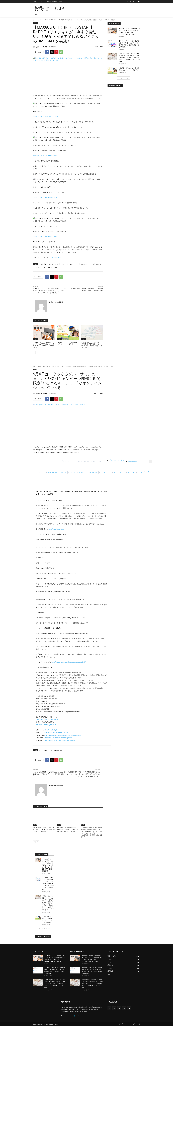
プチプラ (91, 264)
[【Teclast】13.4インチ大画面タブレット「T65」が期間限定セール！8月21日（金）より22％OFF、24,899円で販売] (44, 332)
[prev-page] (34, 352)
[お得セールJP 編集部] (34, 47)
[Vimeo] (136, 1)
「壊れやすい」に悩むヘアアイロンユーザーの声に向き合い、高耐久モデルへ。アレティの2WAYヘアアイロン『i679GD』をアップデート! (129, 57)
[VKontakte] (129, 1008)
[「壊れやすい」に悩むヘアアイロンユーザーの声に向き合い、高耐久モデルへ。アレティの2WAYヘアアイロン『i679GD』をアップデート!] (112, 56)
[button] (137, 14)
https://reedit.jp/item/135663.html (45, 237)
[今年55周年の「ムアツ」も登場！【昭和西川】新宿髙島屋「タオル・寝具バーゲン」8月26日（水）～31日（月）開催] (92, 332)
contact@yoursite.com (76, 1016)
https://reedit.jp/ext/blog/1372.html (45, 117)
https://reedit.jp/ (55, 257)
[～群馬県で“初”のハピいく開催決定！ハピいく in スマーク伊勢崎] (68, 332)
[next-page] (37, 352)
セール (56, 264)
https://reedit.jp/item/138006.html (45, 197)
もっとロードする (123, 78)
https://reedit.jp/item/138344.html (45, 156)
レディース (98, 264)
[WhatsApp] (61, 52)
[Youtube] (139, 1)
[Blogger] (109, 1008)
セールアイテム (64, 264)
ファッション (84, 264)
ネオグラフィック (74, 264)
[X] (133, 1)
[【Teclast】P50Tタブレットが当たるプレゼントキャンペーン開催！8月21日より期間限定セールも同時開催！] (112, 43)
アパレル (41, 264)
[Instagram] (130, 1)
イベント (40, 20)
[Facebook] (128, 1)
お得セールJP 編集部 (42, 47)
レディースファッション (40, 267)
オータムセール (49, 264)
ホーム (35, 20)
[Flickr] (119, 1008)
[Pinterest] (56, 52)
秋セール (50, 267)
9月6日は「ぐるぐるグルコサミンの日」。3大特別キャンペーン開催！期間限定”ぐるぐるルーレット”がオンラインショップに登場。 (49, 291)
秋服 (55, 267)
